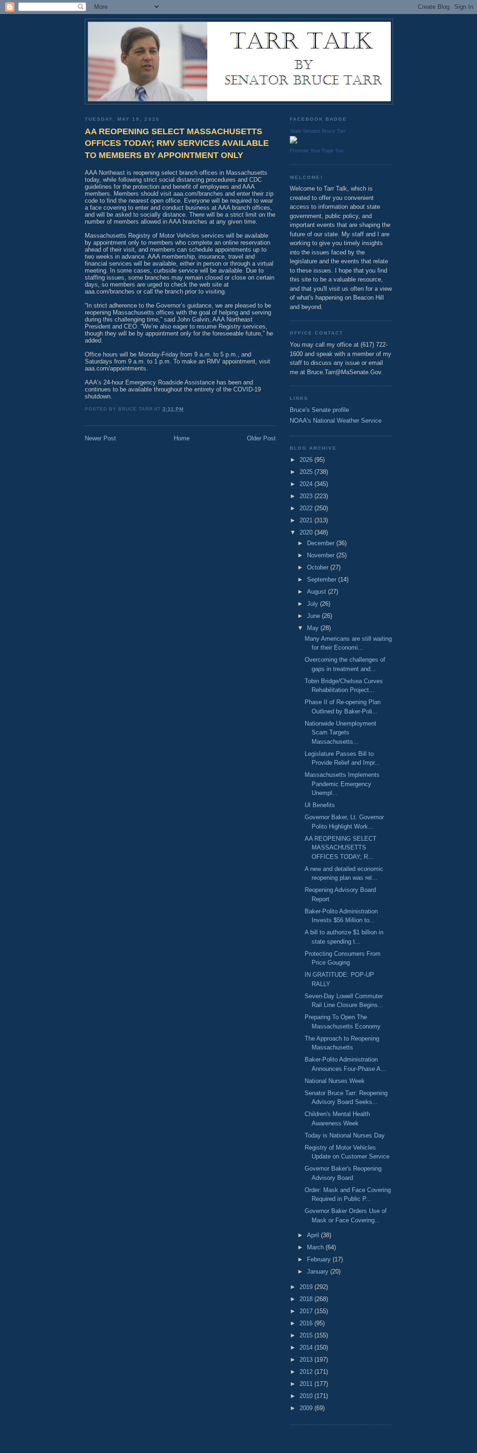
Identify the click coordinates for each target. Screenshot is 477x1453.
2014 (307, 1347)
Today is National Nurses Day (345, 1135)
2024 (307, 483)
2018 (307, 1298)
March (316, 1247)
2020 (307, 532)
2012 (307, 1371)
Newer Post (100, 438)
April (314, 1235)
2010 (307, 1395)
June (314, 615)
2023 (307, 496)
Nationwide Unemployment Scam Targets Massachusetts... (340, 732)
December (321, 543)
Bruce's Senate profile (319, 409)
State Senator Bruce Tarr (318, 131)
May (313, 627)
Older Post (261, 438)
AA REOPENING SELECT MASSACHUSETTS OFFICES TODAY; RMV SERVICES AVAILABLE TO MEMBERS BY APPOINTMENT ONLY (177, 143)
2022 (307, 508)
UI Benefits (320, 805)
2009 (307, 1408)
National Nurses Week (335, 1080)
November (321, 555)
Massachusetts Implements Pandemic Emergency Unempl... (342, 783)
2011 (307, 1383)
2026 (307, 459)
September (322, 579)
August (317, 591)
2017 (307, 1311)
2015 (307, 1335)
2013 (307, 1359)
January (318, 1271)
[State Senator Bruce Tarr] (293, 141)
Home (182, 438)
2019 (307, 1286)
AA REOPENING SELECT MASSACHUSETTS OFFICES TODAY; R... (340, 847)
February (320, 1259)
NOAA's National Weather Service (336, 420)
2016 (307, 1323)
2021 (307, 520)
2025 (307, 471)
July (313, 603)
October (318, 567)
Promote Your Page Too (316, 150)
